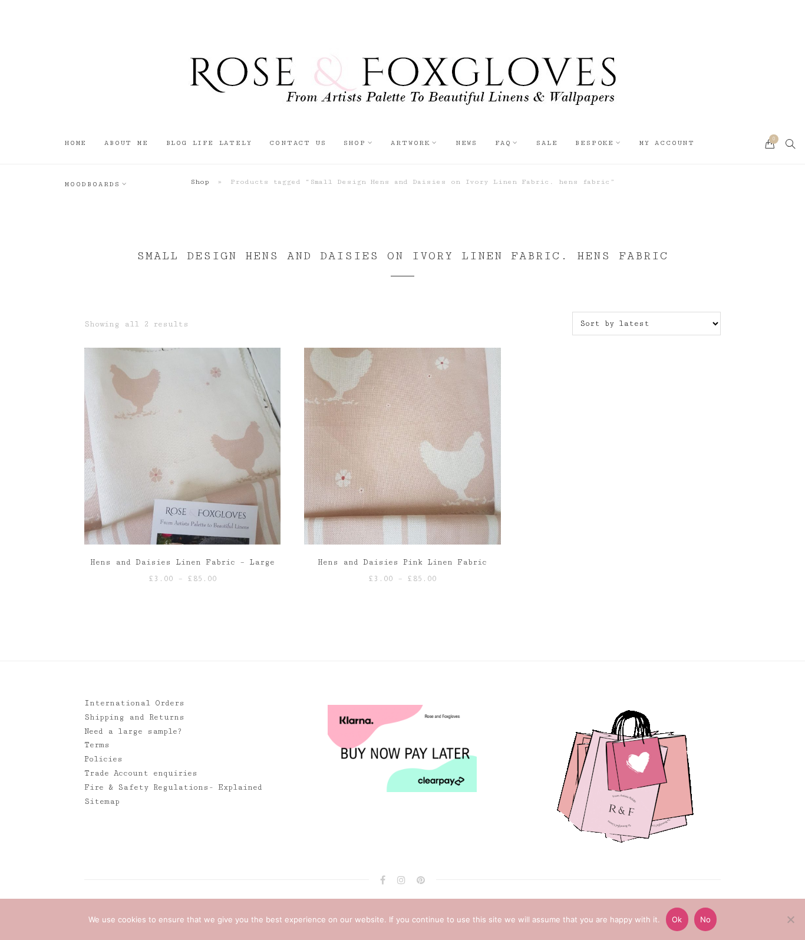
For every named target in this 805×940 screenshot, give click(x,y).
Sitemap (102, 801)
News (466, 143)
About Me (126, 143)
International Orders (134, 703)
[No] (790, 919)
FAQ (503, 143)
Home (76, 143)
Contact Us (297, 143)
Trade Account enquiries (140, 773)
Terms (97, 745)
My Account (667, 143)
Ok (677, 919)
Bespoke (594, 143)
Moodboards (92, 184)
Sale (546, 143)
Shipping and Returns (134, 717)
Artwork (410, 143)
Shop (354, 143)
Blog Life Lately (209, 143)
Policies (103, 759)
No (705, 919)
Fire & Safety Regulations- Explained (173, 787)
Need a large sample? (133, 731)
